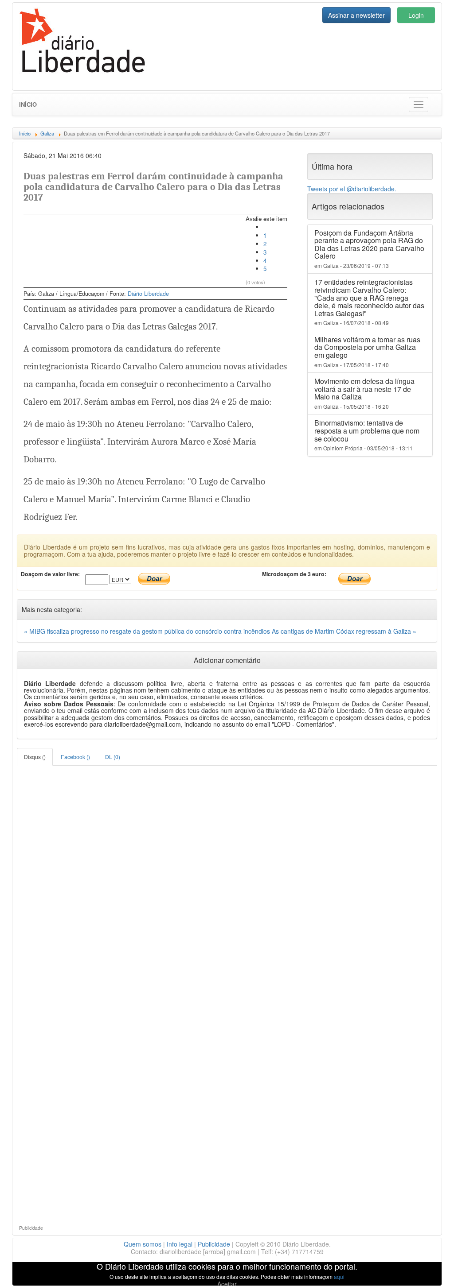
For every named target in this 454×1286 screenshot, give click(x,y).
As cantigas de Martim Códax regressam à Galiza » (344, 631)
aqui (339, 1276)
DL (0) (112, 756)
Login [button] (416, 15)
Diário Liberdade (148, 294)
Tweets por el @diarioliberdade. (351, 188)
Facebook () (75, 756)
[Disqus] (227, 876)
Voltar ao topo (428, 1267)
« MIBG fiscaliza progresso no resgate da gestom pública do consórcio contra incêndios (148, 631)
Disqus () (35, 756)
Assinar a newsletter (356, 15)
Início (28, 104)
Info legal (179, 1244)
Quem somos (142, 1244)
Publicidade (214, 1244)
